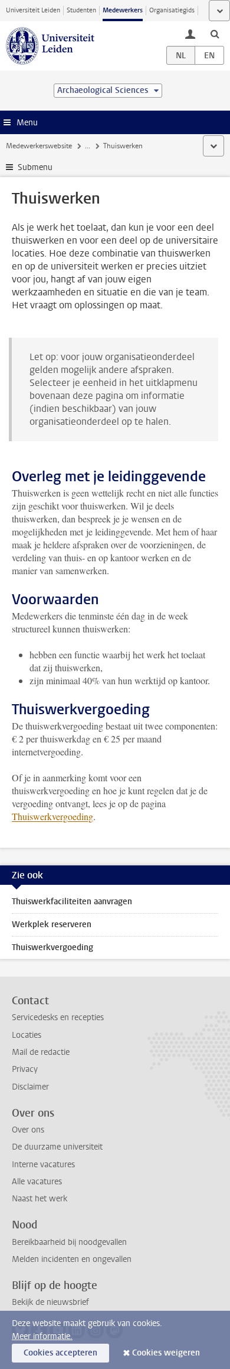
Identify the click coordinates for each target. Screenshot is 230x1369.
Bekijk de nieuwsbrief (50, 1302)
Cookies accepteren (60, 1352)
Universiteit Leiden (33, 10)
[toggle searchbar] (214, 33)
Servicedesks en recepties (58, 1017)
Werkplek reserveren (51, 924)
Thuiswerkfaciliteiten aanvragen (72, 901)
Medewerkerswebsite (39, 146)
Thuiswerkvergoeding (52, 816)
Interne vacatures (43, 1164)
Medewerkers (123, 10)
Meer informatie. (42, 1336)
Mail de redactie (41, 1052)
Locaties (26, 1035)
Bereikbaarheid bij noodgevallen (69, 1242)
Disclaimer (30, 1086)
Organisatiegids (172, 10)
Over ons (28, 1129)
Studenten (81, 10)
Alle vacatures (37, 1181)
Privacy (25, 1069)
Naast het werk (39, 1198)
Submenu (35, 167)
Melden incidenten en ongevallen (72, 1259)
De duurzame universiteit (57, 1147)
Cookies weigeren (166, 1352)
